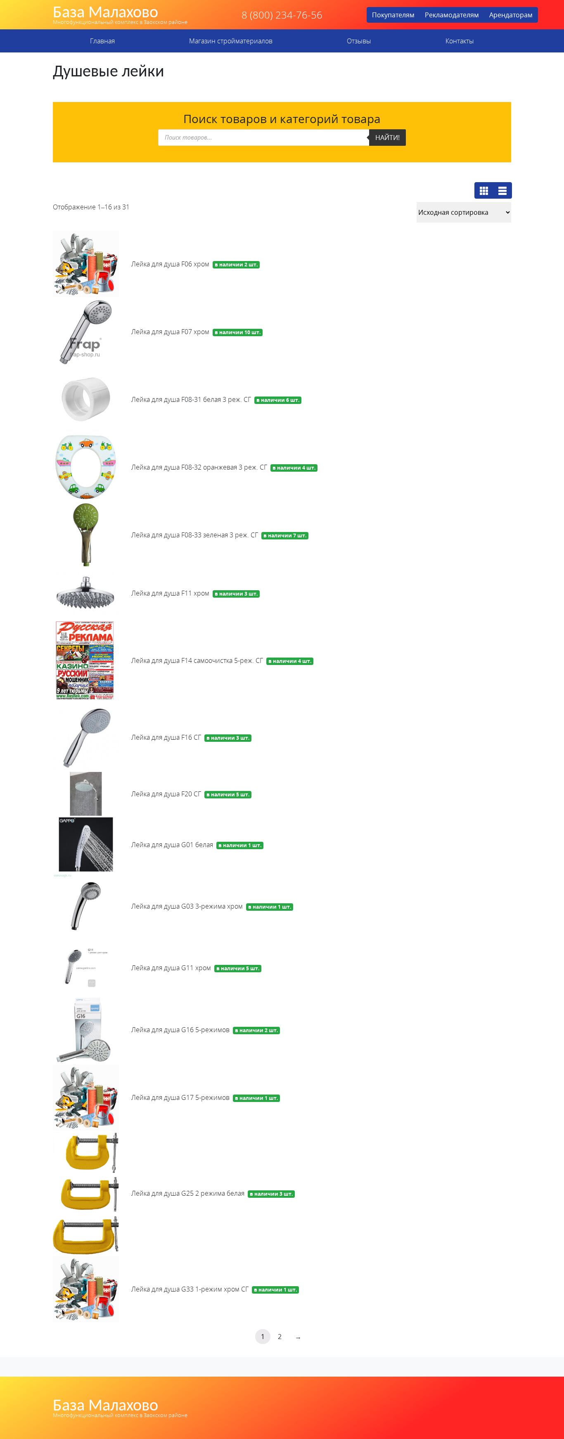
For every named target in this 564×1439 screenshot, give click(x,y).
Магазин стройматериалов (231, 40)
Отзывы (359, 40)
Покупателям (393, 14)
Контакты (460, 40)
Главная (102, 40)
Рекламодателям (452, 14)
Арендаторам (511, 14)
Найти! (387, 137)
